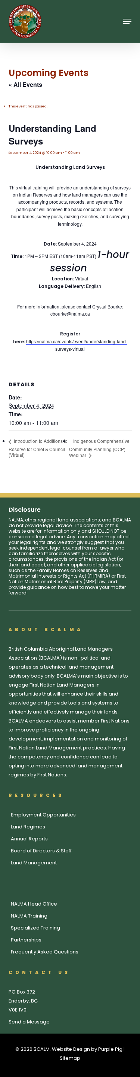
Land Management (34, 862)
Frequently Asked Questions (44, 951)
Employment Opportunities (43, 814)
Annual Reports (29, 838)
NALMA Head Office (34, 903)
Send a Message (29, 1021)
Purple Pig (110, 1049)
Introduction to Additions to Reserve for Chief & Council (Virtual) (38, 447)
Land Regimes (28, 826)
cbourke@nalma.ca (70, 313)
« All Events (25, 84)
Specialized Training (35, 927)
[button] (127, 21)
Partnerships (26, 939)
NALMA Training (29, 915)
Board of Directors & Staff (41, 850)
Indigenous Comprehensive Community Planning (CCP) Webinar (99, 448)
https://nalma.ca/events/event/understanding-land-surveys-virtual (76, 345)
